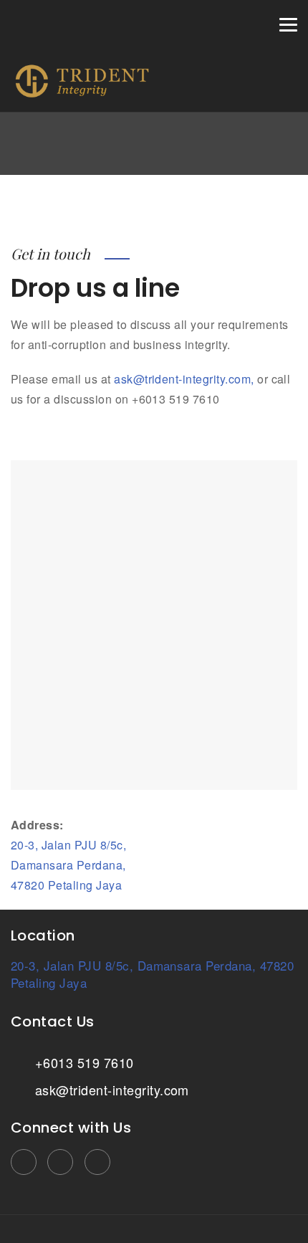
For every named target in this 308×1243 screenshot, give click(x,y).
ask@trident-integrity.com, (184, 379)
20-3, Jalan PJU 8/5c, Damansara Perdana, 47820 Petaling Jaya (68, 865)
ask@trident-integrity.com (109, 1089)
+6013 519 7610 (82, 1062)
